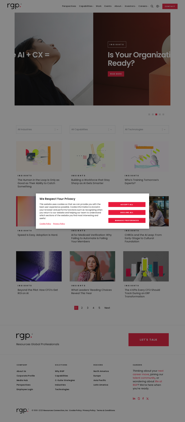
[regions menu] (157, 6)
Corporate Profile (26, 375)
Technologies (62, 389)
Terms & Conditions (106, 410)
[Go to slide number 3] (156, 114)
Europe (97, 375)
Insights (40, 44)
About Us (21, 371)
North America (101, 371)
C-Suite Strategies (65, 380)
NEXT (107, 307)
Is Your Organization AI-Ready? (73, 58)
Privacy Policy (89, 410)
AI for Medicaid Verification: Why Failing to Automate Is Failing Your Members (91, 238)
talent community (144, 378)
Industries (60, 385)
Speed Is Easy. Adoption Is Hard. (38, 235)
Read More (39, 74)
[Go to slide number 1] (149, 114)
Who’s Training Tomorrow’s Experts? (142, 181)
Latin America (101, 385)
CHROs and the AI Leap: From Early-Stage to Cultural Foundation (143, 238)
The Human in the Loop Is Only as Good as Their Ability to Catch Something (38, 183)
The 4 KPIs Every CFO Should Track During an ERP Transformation (142, 293)
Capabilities (61, 375)
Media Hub (22, 380)
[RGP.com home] (14, 6)
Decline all (126, 212)
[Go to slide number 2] (153, 114)
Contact (170, 6)
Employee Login (25, 389)
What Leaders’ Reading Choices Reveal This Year (91, 291)
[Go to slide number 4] (160, 114)
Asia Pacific (100, 380)
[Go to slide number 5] (163, 114)
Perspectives (23, 385)
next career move (148, 372)
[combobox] (39, 129)
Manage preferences (127, 220)
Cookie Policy (45, 223)
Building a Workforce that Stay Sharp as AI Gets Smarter (90, 181)
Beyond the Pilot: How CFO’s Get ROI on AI (38, 291)
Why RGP (59, 371)
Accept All (127, 204)
